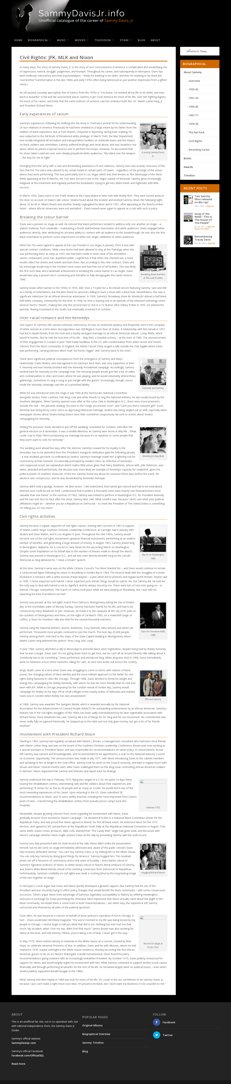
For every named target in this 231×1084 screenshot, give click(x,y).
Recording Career (199, 149)
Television (103, 40)
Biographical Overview (96, 1034)
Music (61, 40)
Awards (188, 167)
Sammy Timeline (93, 1042)
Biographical (38, 40)
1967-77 (193, 115)
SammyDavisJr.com (24, 1043)
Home (18, 40)
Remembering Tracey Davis (203, 238)
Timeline (189, 175)
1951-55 (193, 98)
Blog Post (210, 206)
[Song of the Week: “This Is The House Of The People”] (188, 217)
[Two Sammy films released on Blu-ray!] (188, 199)
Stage (124, 40)
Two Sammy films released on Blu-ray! (203, 199)
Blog (141, 40)
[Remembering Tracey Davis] (188, 240)
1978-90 (193, 124)
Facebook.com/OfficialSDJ (27, 1055)
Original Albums (92, 1025)
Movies (80, 40)
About (155, 40)
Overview (194, 81)
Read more (18, 1063)
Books (187, 158)
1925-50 (193, 89)
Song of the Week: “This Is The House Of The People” (203, 218)
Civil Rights (195, 141)
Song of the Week (202, 229)
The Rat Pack (196, 132)
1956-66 (193, 106)
